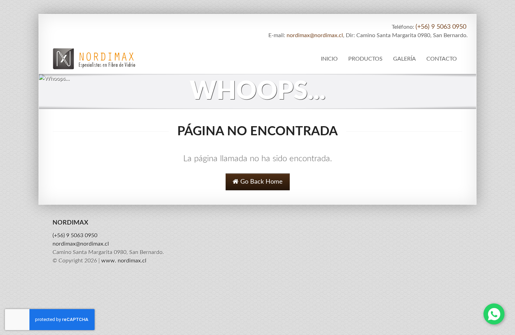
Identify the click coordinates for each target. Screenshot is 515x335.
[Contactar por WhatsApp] (493, 313)
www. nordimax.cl (123, 261)
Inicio (329, 59)
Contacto (441, 59)
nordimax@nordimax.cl (315, 35)
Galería (404, 59)
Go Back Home (261, 182)
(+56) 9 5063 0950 (441, 27)
